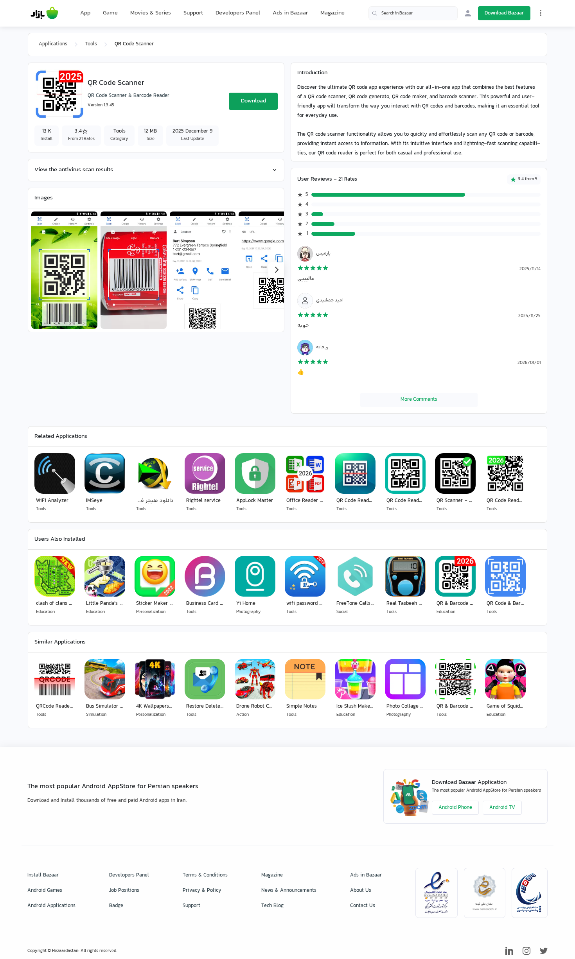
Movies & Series (150, 13)
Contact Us (362, 906)
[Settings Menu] (541, 13)
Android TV (502, 807)
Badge (116, 906)
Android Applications (51, 906)
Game (110, 13)
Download (253, 101)
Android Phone (455, 807)
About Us (360, 890)
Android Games (44, 890)
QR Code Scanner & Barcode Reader (128, 95)
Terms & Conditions (205, 875)
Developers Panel (238, 13)
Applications (53, 44)
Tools (91, 44)
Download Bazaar (504, 13)
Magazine (332, 13)
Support (193, 13)
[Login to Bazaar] (468, 13)
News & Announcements (288, 890)
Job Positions (124, 890)
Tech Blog (272, 906)
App (85, 13)
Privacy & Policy (202, 890)
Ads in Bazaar (290, 13)
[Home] (44, 13)
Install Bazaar (43, 875)
